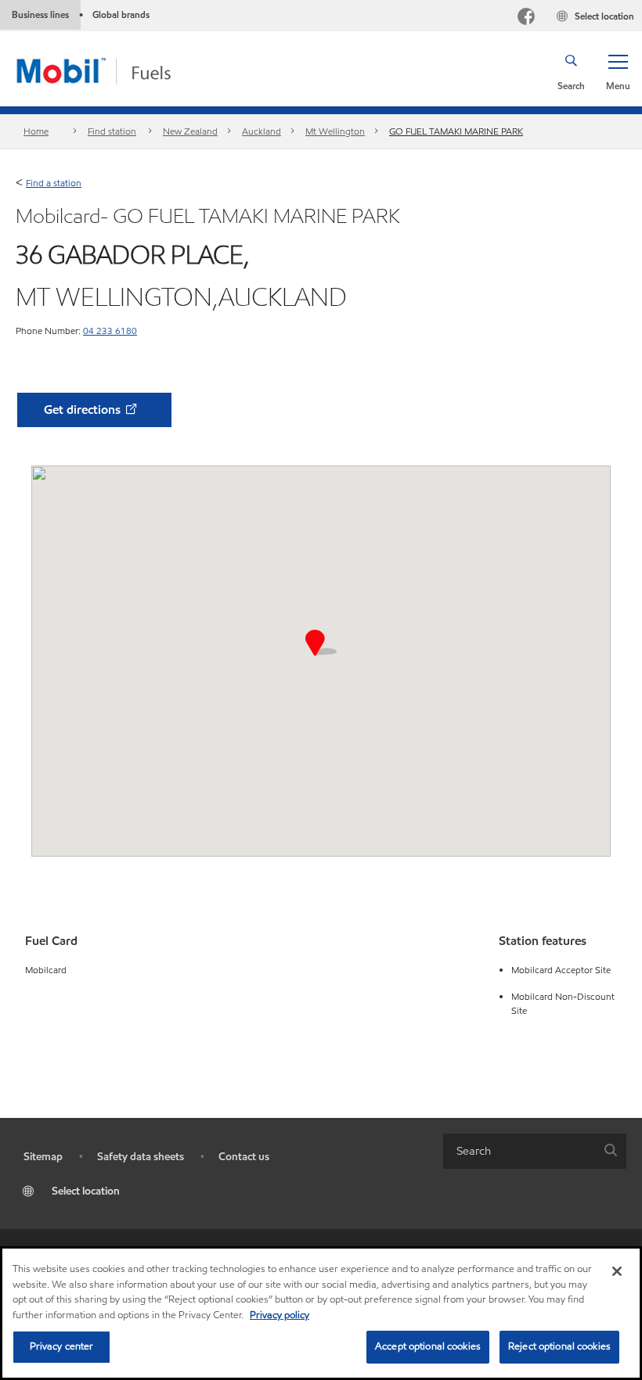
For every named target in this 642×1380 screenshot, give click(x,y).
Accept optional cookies (428, 1346)
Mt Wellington (335, 131)
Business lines (40, 14)
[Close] (617, 1271)
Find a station (53, 182)
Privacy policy (279, 1315)
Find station (112, 131)
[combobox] (534, 1151)
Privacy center (62, 1346)
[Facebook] (526, 18)
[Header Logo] (119, 70)
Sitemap (43, 1156)
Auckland (261, 131)
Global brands (121, 14)
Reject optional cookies (559, 1346)
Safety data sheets (140, 1156)
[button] (617, 71)
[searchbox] (519, 1151)
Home (36, 131)
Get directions (84, 409)
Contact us (243, 1156)
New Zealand (190, 131)
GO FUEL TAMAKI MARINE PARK (456, 131)
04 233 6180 (110, 330)
